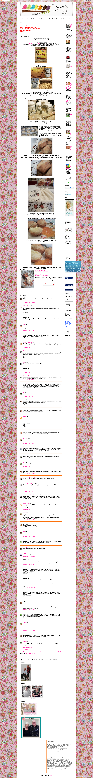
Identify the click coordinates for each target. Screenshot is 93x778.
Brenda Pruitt (25, 438)
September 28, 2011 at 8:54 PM (28, 528)
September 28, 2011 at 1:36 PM (28, 338)
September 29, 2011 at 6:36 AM (28, 564)
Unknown (25, 416)
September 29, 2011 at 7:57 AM (28, 575)
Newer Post (23, 651)
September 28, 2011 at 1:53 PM (28, 372)
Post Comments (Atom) (30, 653)
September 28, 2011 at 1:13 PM (28, 313)
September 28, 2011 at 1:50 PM (28, 358)
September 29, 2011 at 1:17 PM (28, 609)
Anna (24, 462)
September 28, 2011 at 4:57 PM (28, 443)
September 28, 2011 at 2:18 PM (28, 389)
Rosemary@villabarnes (27, 547)
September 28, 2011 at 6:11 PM (28, 466)
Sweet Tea (25, 523)
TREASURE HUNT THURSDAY (41, 275)
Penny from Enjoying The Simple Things (31, 477)
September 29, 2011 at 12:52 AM (29, 556)
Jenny (24, 531)
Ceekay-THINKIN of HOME (28, 342)
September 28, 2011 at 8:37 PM (28, 509)
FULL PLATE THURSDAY (40, 270)
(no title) (71, 56)
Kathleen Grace (26, 409)
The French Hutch (26, 305)
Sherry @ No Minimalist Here (28, 483)
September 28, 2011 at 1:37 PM (28, 347)
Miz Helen (25, 622)
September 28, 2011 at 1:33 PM (28, 330)
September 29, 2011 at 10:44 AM (29, 598)
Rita (23, 613)
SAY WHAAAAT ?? (71, 26)
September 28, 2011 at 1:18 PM (28, 321)
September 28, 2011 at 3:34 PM (28, 427)
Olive (24, 446)
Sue (23, 601)
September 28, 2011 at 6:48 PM (28, 491)
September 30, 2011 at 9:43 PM (29, 637)
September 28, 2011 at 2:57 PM (28, 396)
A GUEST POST (68, 101)
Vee (23, 297)
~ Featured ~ (33, 18)
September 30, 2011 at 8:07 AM (29, 630)
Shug (24, 399)
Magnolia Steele (26, 375)
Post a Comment (25, 649)
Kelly (24, 392)
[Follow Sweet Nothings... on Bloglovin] (69, 188)
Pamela (24, 455)
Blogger (51, 775)
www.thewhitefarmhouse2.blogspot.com (31, 494)
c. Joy (24, 633)
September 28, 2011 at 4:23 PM (28, 435)
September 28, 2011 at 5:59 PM (28, 459)
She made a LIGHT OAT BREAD (33, 43)
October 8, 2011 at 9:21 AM (28, 647)
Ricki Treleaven (26, 503)
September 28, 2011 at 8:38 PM (28, 519)
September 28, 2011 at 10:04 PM (29, 543)
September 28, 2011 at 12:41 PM (29, 302)
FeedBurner (68, 306)
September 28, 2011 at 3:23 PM (28, 413)
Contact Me (62, 18)
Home (22, 18)
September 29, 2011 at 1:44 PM (28, 619)
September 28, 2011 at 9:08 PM (29, 536)
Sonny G (24, 469)
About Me (68, 18)
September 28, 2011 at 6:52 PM (28, 499)
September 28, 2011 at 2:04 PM (29, 379)
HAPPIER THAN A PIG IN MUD (43, 41)
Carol (24, 324)
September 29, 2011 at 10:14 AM (29, 587)
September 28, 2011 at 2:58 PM (28, 405)
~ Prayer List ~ (40, 18)
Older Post (60, 651)
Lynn (24, 431)
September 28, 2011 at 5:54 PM (28, 451)
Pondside (24, 539)
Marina (24, 553)
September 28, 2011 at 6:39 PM (28, 473)
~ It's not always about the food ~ (51, 18)
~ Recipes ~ (27, 18)
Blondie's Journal (26, 350)
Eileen (24, 362)
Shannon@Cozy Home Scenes (29, 383)
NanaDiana (25, 512)
